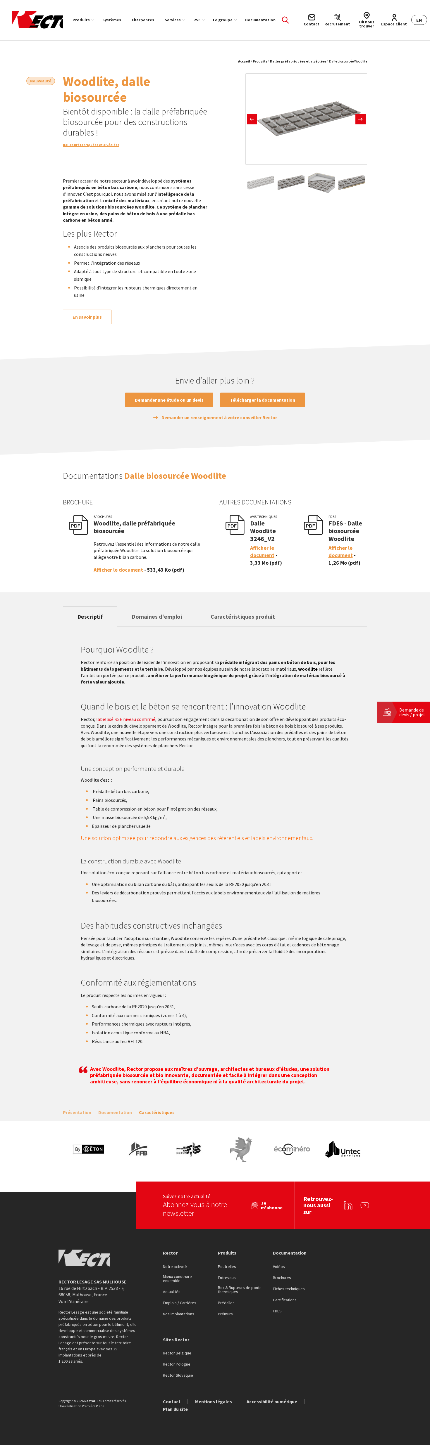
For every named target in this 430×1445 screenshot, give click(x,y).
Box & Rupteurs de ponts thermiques (240, 1290)
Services (173, 19)
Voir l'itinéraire (74, 1301)
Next (360, 119)
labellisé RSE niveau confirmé (125, 719)
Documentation (260, 19)
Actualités (171, 1292)
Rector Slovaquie (178, 1375)
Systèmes (111, 19)
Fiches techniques (289, 1289)
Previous (252, 119)
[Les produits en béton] (190, 1149)
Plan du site (175, 1409)
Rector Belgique (177, 1353)
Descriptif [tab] (90, 616)
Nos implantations (178, 1314)
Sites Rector (176, 1339)
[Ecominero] (291, 1149)
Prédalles (226, 1303)
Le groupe (223, 19)
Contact (171, 1401)
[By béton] (88, 1149)
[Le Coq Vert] (241, 1149)
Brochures (282, 1278)
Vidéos (279, 1266)
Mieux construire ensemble (177, 1278)
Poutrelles (227, 1266)
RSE (196, 19)
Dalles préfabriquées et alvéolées (298, 61)
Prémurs (225, 1314)
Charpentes (143, 19)
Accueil (244, 61)
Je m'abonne (272, 1205)
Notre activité (175, 1266)
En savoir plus (87, 317)
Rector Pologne (176, 1364)
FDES (277, 1311)
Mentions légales (213, 1401)
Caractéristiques (157, 1112)
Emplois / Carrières (179, 1303)
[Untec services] (342, 1149)
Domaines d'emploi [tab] (157, 616)
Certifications (285, 1300)
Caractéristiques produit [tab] (243, 616)
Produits (81, 19)
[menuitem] (82, 20)
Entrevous (227, 1278)
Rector (170, 1253)
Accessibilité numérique (272, 1401)
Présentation (77, 1112)
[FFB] (139, 1149)
